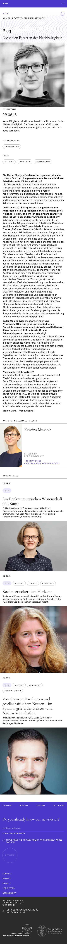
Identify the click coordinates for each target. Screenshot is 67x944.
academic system (13, 691)
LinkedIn (7, 806)
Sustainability (12, 147)
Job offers (8, 888)
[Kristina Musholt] (11, 445)
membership (24, 162)
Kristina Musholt (37, 429)
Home (5, 4)
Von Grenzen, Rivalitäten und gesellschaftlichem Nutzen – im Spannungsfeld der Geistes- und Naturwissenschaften (27, 706)
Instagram (59, 806)
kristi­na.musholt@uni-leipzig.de (42, 463)
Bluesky (24, 806)
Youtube (40, 806)
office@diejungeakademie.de (22, 910)
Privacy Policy (31, 840)
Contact (7, 874)
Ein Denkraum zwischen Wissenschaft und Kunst (32, 501)
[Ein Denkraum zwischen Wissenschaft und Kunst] (33, 546)
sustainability (43, 162)
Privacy (6, 883)
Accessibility (9, 893)
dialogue (9, 162)
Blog (5, 13)
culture (33, 584)
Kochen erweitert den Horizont (27, 591)
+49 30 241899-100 (16, 912)
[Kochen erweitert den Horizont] (33, 639)
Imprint (6, 879)
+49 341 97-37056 (32, 461)
